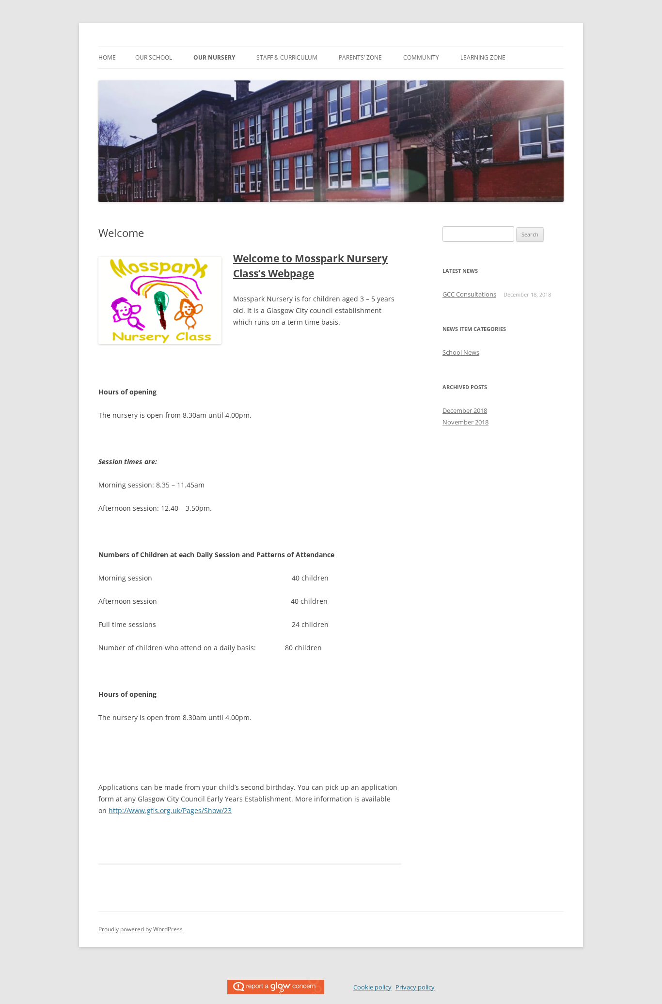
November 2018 (465, 422)
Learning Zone (482, 57)
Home (107, 57)
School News (460, 352)
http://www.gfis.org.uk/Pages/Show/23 (170, 810)
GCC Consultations (469, 294)
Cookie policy (372, 987)
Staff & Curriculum (286, 57)
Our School (153, 57)
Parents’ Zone (360, 57)
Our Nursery (214, 57)
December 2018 (464, 410)
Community (421, 57)
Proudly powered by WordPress (140, 929)
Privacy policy (415, 987)
